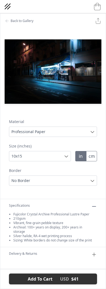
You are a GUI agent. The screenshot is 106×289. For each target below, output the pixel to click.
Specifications (19, 205)
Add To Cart (53, 279)
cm (92, 156)
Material (16, 121)
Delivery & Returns (23, 254)
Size (20, 146)
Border (15, 170)
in (81, 156)
